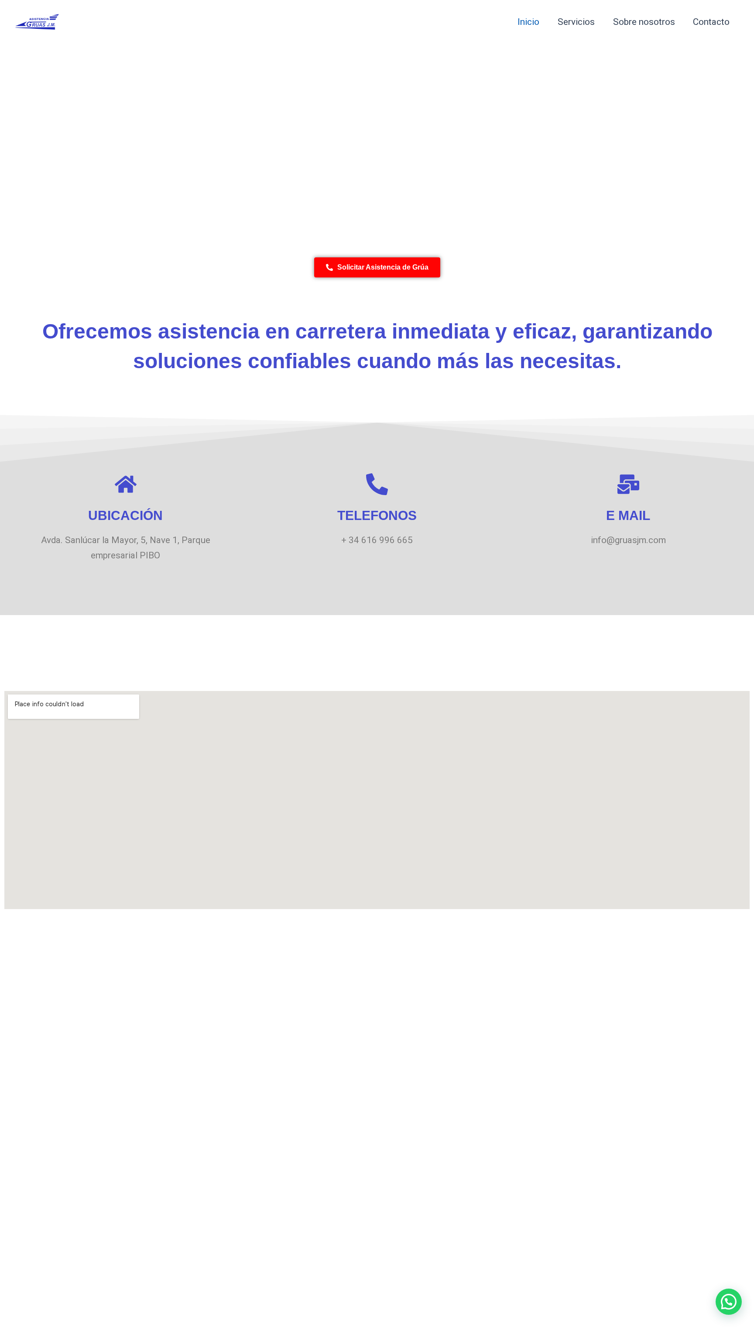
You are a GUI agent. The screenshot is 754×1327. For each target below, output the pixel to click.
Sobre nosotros (644, 22)
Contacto (711, 22)
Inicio (528, 22)
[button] (729, 1302)
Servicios (576, 22)
